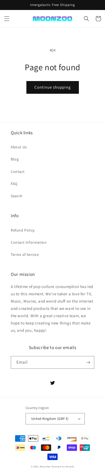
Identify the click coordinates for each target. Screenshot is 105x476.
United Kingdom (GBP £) (50, 418)
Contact (17, 171)
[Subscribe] (88, 362)
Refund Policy (23, 230)
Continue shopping (52, 87)
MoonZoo (45, 466)
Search (17, 195)
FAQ (14, 183)
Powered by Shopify (62, 466)
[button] (7, 19)
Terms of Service (25, 254)
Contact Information (29, 242)
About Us (19, 147)
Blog (15, 159)
